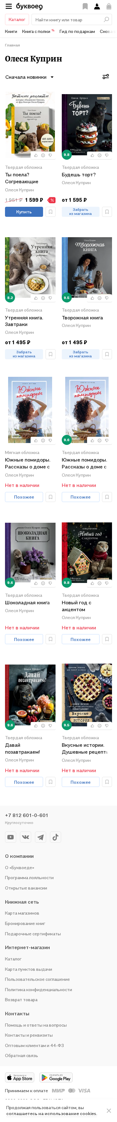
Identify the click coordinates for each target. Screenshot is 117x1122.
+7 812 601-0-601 (26, 815)
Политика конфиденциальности (38, 989)
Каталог (17, 19)
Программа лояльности (29, 877)
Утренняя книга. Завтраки (24, 321)
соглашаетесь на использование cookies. (51, 1113)
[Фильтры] (106, 76)
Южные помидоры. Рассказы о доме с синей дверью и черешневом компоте (27, 464)
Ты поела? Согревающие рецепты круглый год (25, 178)
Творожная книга (82, 317)
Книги (11, 31)
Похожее (24, 497)
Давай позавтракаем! (22, 748)
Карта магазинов (22, 913)
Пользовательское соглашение (37, 979)
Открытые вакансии (26, 887)
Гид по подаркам (77, 31)
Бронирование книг (25, 923)
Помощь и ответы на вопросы (36, 1025)
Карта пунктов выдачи (28, 969)
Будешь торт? (79, 174)
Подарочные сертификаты (33, 933)
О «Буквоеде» (19, 867)
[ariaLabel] (109, 1110)
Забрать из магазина (80, 211)
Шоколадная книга (27, 602)
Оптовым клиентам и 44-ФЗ (34, 1045)
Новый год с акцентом (76, 605)
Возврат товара (21, 999)
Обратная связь (21, 1055)
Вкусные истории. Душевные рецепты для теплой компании (86, 749)
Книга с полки (38, 31)
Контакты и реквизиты (29, 1035)
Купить (24, 211)
